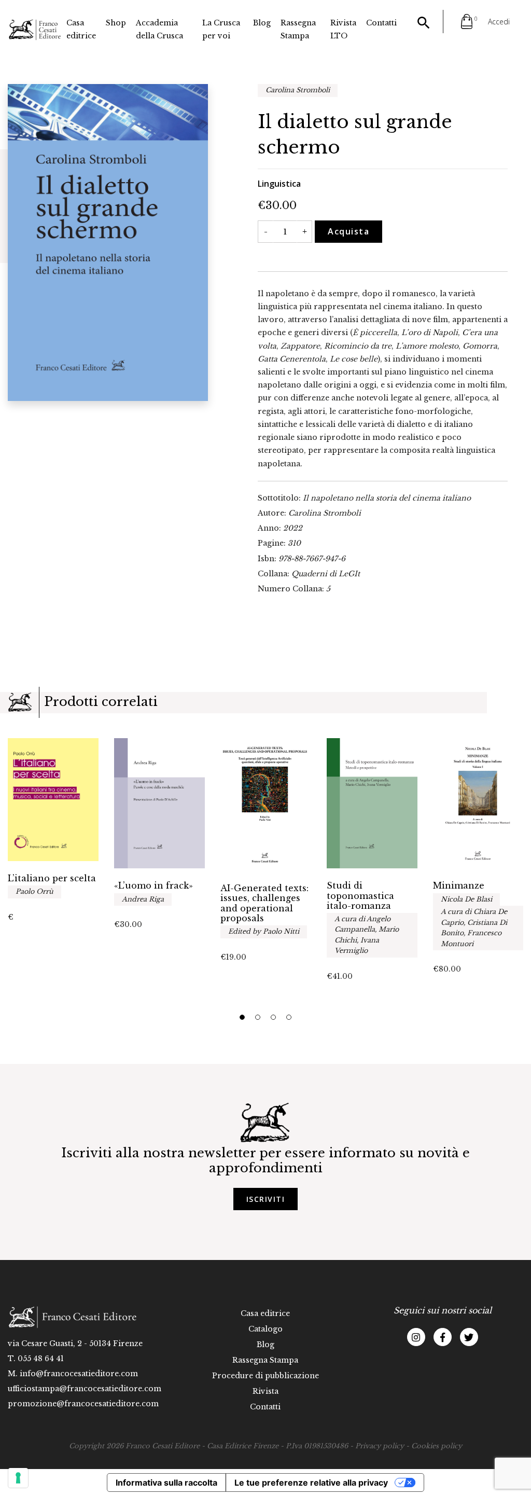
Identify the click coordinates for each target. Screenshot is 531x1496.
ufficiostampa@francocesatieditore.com (84, 1388)
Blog (262, 22)
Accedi (499, 21)
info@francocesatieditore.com (79, 1373)
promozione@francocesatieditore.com (83, 1403)
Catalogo (265, 1329)
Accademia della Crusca (159, 29)
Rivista (265, 1391)
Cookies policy (436, 1446)
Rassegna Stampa (298, 29)
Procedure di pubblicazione (265, 1375)
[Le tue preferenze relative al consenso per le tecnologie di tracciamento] (18, 1478)
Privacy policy (379, 1446)
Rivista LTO (343, 29)
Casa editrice (81, 29)
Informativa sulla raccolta (166, 1482)
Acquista (348, 231)
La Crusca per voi (221, 29)
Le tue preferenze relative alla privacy (311, 1482)
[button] (242, 1017)
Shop (116, 22)
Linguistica (279, 183)
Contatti (381, 22)
